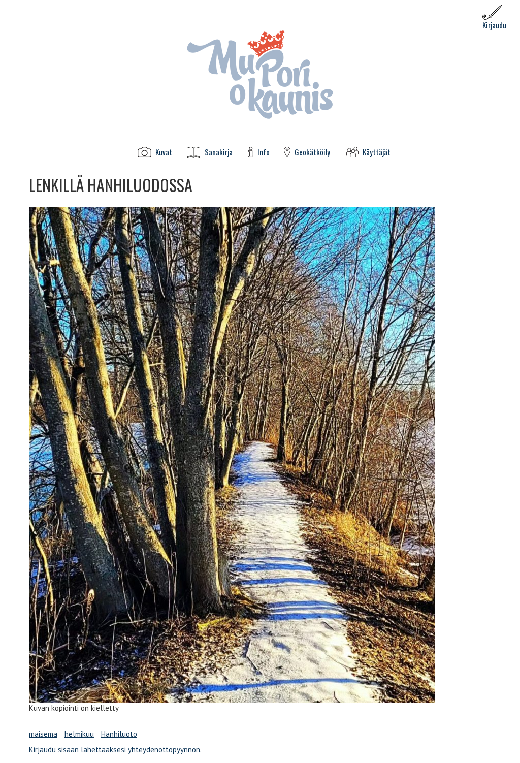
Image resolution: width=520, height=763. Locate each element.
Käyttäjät (377, 152)
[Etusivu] (260, 74)
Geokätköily (312, 152)
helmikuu (79, 734)
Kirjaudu (494, 24)
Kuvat (163, 152)
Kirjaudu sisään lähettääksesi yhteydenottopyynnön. (115, 749)
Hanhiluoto (119, 734)
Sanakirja (219, 152)
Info (263, 152)
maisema (43, 734)
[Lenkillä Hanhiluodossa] (260, 455)
